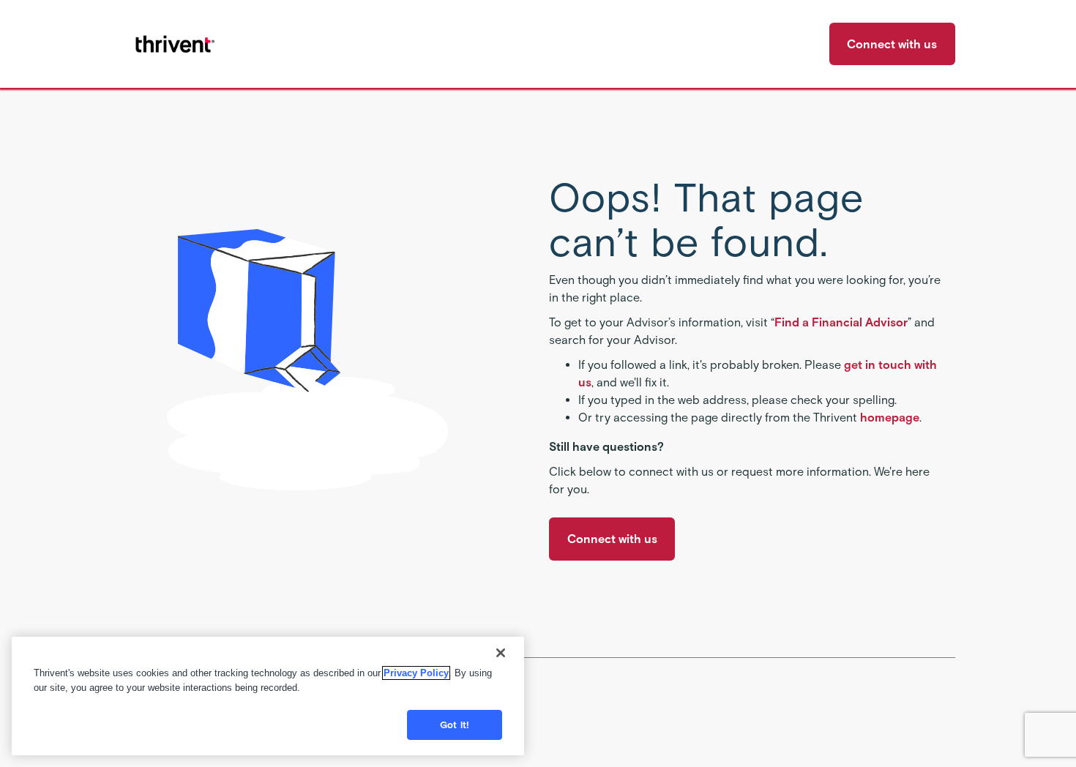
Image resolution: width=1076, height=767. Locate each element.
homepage (889, 417)
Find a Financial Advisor (841, 322)
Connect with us (892, 44)
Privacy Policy (416, 672)
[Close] (501, 653)
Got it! (454, 724)
